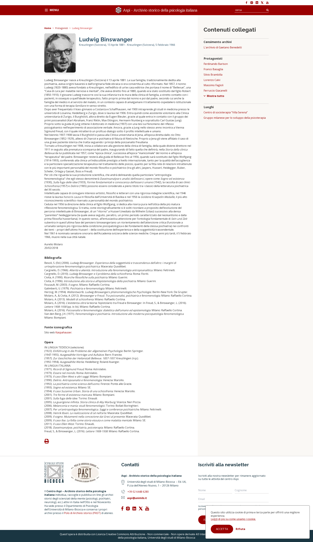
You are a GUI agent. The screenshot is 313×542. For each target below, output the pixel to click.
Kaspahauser (63, 332)
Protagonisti (61, 28)
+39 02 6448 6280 (138, 491)
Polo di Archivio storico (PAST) (82, 513)
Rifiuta (240, 529)
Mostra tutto (215, 96)
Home (47, 28)
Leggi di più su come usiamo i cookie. (233, 519)
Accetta (222, 529)
